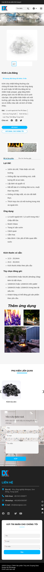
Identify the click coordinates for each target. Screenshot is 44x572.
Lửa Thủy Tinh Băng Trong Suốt (13, 117)
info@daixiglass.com (15, 505)
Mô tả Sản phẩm (8, 158)
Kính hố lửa (6, 19)
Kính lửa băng (17, 19)
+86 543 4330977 (16, 496)
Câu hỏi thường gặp (24, 158)
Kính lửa (30, 17)
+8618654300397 (16, 500)
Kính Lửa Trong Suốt (9, 114)
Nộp (15, 459)
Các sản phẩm (19, 17)
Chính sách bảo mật (8, 569)
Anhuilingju (12, 567)
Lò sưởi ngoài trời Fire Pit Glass (16, 110)
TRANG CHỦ (7, 17)
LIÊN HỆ (7, 482)
